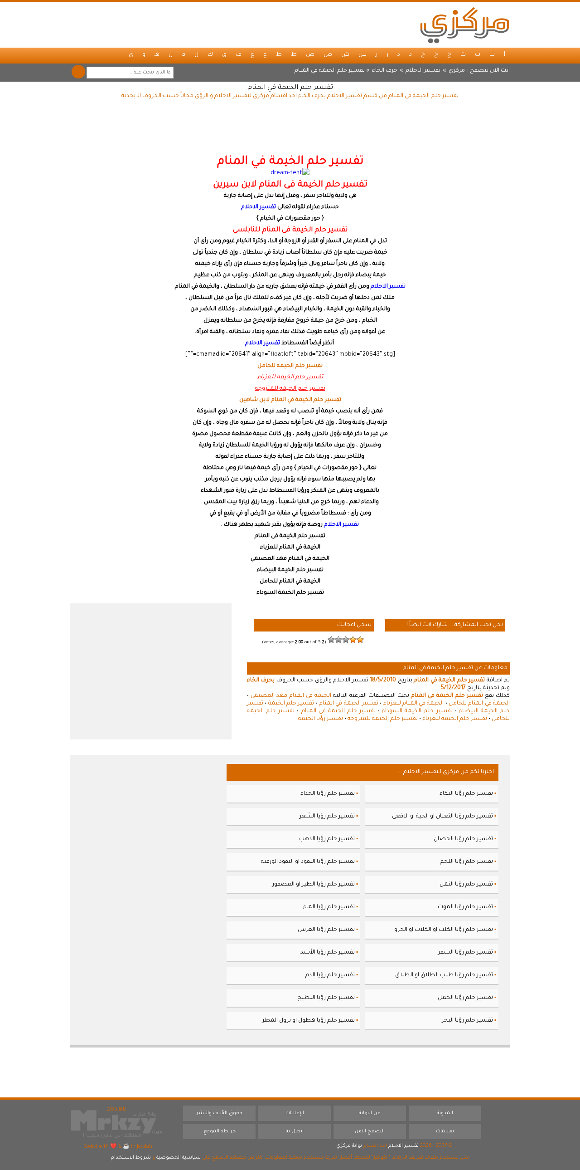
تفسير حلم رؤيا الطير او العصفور (313, 884)
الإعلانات (294, 1113)
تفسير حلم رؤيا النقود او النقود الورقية (308, 862)
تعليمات (445, 1131)
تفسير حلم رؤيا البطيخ (326, 998)
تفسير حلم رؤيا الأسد (327, 953)
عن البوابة (370, 1113)
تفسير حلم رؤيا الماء (329, 907)
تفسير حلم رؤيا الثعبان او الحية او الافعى (442, 816)
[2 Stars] (353, 639)
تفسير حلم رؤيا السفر (465, 953)
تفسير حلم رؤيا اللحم (466, 862)
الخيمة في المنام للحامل (479, 703)
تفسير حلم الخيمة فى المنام (338, 711)
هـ (157, 55)
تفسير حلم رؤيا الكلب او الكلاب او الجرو (443, 930)
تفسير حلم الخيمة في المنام (290, 88)
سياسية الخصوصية (178, 1157)
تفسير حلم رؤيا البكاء (466, 794)
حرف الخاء (384, 71)
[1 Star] (360, 639)
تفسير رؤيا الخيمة (320, 719)
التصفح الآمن (370, 1131)
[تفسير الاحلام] (464, 25)
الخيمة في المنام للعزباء (413, 703)
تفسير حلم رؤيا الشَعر (327, 816)
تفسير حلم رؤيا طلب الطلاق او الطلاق (444, 975)
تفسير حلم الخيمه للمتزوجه (383, 719)
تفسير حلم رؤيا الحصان (463, 839)
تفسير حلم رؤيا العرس (326, 930)
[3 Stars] (345, 639)
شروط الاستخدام (131, 1157)
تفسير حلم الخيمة (291, 703)
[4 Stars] (338, 639)
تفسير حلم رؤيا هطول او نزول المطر (308, 1021)
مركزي (457, 71)
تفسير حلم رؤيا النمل (466, 884)
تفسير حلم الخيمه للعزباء (454, 719)
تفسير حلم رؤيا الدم (330, 975)
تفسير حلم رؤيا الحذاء (327, 794)
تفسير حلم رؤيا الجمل (465, 998)
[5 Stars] (331, 639)
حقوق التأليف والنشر (219, 1113)
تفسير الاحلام (423, 71)
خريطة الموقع (219, 1131)
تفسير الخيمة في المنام (348, 703)
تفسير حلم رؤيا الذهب (327, 839)
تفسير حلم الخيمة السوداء (417, 711)
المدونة (445, 1113)
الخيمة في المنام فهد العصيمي (291, 696)
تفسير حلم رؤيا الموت (465, 907)
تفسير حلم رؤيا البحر (467, 1021)
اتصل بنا (294, 1131)
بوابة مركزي (349, 1146)
